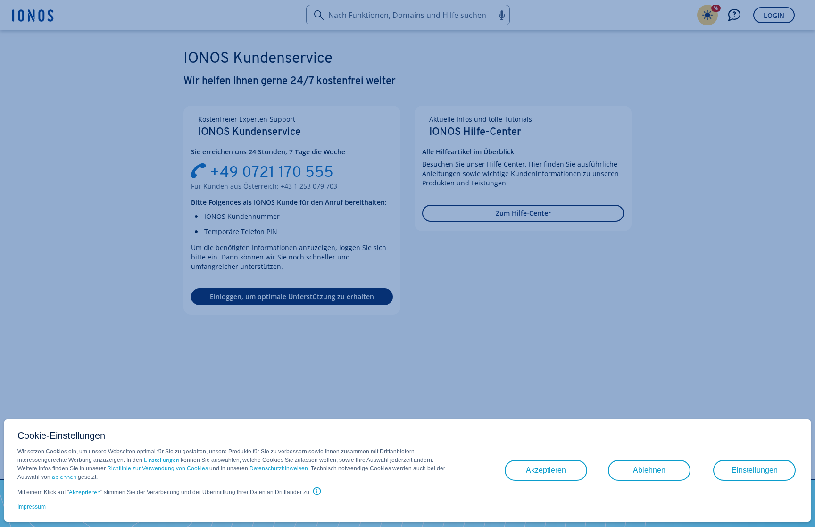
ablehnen (64, 477)
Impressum (31, 506)
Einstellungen (161, 460)
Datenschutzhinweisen (278, 468)
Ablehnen (649, 470)
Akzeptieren (84, 492)
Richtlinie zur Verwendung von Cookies (157, 468)
